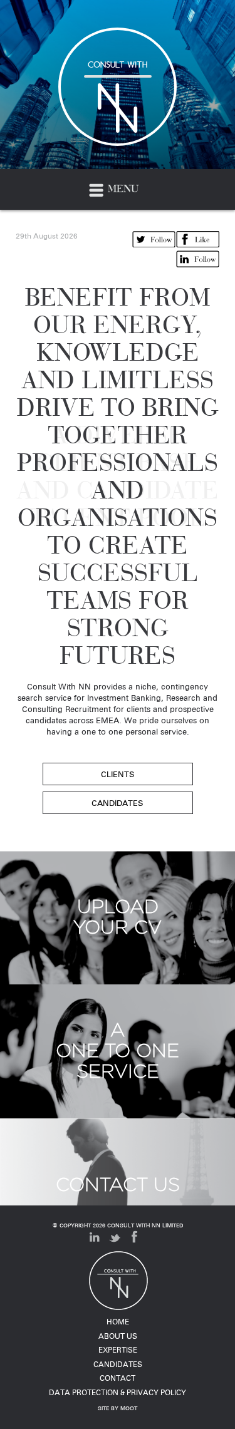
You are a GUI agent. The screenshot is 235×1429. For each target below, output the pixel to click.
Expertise (117, 1349)
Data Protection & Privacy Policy (117, 1392)
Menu (121, 188)
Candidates (117, 1364)
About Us (117, 1336)
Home (118, 1321)
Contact (117, 1378)
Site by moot (117, 1408)
